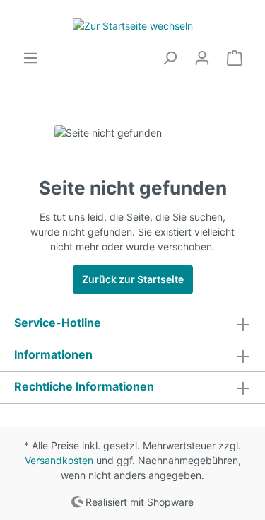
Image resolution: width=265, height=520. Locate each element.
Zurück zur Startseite (133, 279)
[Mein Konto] (202, 58)
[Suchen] (169, 58)
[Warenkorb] (234, 58)
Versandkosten (59, 460)
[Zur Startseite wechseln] (132, 25)
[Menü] (30, 58)
